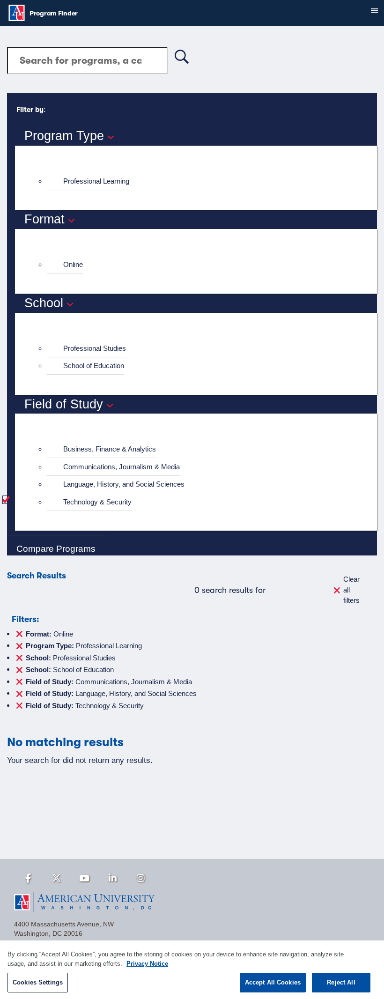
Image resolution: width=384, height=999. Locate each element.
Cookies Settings (38, 982)
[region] (192, 969)
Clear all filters (351, 589)
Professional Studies (94, 348)
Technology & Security (97, 502)
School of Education (93, 366)
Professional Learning (96, 181)
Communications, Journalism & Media (121, 467)
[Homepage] (192, 902)
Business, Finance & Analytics (109, 449)
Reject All (341, 982)
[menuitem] (200, 181)
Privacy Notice (147, 963)
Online (73, 264)
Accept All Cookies (273, 982)
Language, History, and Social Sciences (124, 484)
